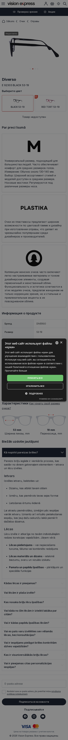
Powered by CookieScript (51, 399)
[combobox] (56, 342)
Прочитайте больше (16, 370)
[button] (34, 393)
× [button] (61, 342)
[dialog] (34, 370)
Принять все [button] (35, 378)
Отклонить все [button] (35, 386)
